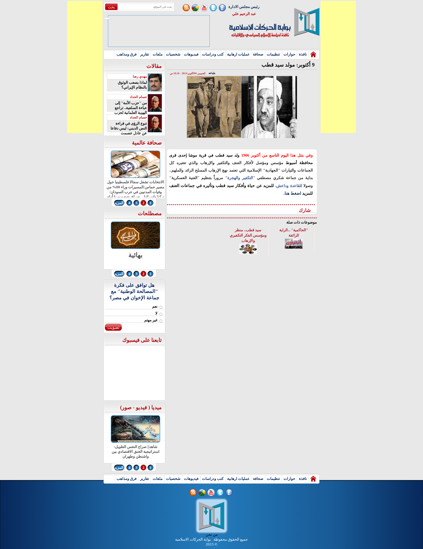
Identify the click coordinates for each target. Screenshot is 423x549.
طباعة (212, 73)
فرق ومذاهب (127, 54)
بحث (111, 7)
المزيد (119, 203)
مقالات (154, 66)
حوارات (289, 54)
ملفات (158, 54)
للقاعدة (296, 185)
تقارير (144, 54)
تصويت (113, 327)
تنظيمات (273, 54)
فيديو (141, 407)
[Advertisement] (84, 67)
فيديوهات (191, 54)
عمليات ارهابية (238, 54)
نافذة (303, 54)
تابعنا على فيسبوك (142, 340)
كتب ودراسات (213, 54)
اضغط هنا (293, 193)
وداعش (282, 185)
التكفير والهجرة (240, 178)
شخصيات (173, 54)
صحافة (258, 54)
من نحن (212, 534)
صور (127, 407)
